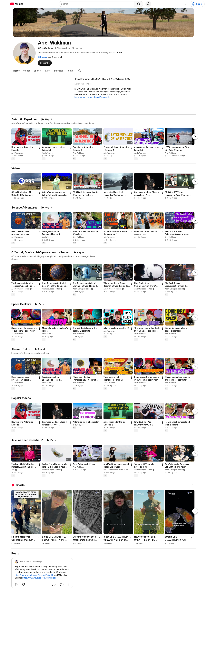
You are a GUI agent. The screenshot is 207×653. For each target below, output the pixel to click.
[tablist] (103, 70)
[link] (42, 574)
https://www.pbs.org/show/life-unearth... (92, 97)
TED (13, 470)
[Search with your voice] (148, 4)
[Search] (138, 4)
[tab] (16, 70)
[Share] (54, 584)
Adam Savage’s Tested (20, 289)
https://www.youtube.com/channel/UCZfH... (34, 575)
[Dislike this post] (23, 584)
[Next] (195, 136)
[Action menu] (68, 584)
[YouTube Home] (16, 4)
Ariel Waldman (17, 153)
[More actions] (39, 148)
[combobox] (97, 4)
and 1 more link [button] (55, 57)
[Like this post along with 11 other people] (16, 584)
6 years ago (37, 562)
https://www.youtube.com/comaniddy (39, 578)
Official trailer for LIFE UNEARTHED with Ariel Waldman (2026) (102, 79)
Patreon (43, 57)
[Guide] (5, 4)
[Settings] (185, 4)
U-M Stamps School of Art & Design (117, 470)
